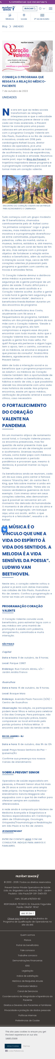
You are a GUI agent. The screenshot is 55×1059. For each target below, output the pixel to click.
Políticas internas (27, 1015)
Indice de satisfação (27, 975)
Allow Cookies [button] (13, 1046)
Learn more (11, 1038)
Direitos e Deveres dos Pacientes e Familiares (27, 1005)
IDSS (27, 965)
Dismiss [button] (26, 1046)
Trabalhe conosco (27, 955)
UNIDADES (18, 26)
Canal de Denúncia (27, 991)
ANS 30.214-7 (27, 913)
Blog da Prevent (36, 159)
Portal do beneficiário (27, 945)
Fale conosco (27, 950)
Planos (27, 940)
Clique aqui (13, 918)
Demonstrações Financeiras (27, 960)
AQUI (28, 839)
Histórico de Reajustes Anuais (27, 981)
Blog (4, 26)
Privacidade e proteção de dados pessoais (27, 1010)
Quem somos (27, 935)
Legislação (27, 970)
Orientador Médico (27, 986)
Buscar (28, 8)
